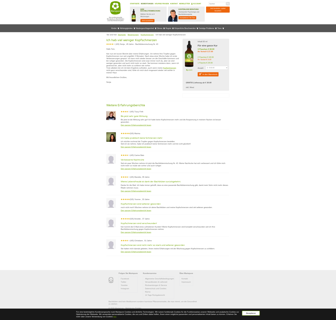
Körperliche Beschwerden (185, 28)
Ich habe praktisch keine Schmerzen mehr (141, 138)
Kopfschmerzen (169, 68)
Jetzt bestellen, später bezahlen (218, 9)
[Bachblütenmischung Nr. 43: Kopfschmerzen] (189, 55)
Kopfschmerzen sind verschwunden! (139, 223)
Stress (160, 28)
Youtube (124, 285)
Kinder (114, 28)
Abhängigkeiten (126, 28)
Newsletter (184, 4)
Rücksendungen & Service (156, 285)
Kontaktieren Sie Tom (187, 18)
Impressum (186, 282)
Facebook (125, 279)
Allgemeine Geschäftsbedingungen (159, 279)
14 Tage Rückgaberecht (155, 295)
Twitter (123, 282)
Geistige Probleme (207, 28)
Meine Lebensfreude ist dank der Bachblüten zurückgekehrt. (151, 181)
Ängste (169, 28)
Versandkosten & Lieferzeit (156, 282)
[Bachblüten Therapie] (111, 280)
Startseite (135, 4)
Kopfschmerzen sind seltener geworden (141, 204)
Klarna (147, 292)
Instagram (125, 288)
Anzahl (200, 68)
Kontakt (174, 4)
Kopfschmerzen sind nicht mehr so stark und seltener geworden (153, 245)
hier (114, 317)
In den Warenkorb (210, 74)
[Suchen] (228, 3)
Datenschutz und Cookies (155, 288)
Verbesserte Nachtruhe (132, 159)
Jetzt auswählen (147, 21)
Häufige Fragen (162, 4)
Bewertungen (147, 4)
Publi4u (138, 308)
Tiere (219, 28)
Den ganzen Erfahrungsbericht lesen (136, 125)
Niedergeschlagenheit (145, 28)
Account (197, 4)
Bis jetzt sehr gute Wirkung (134, 116)
